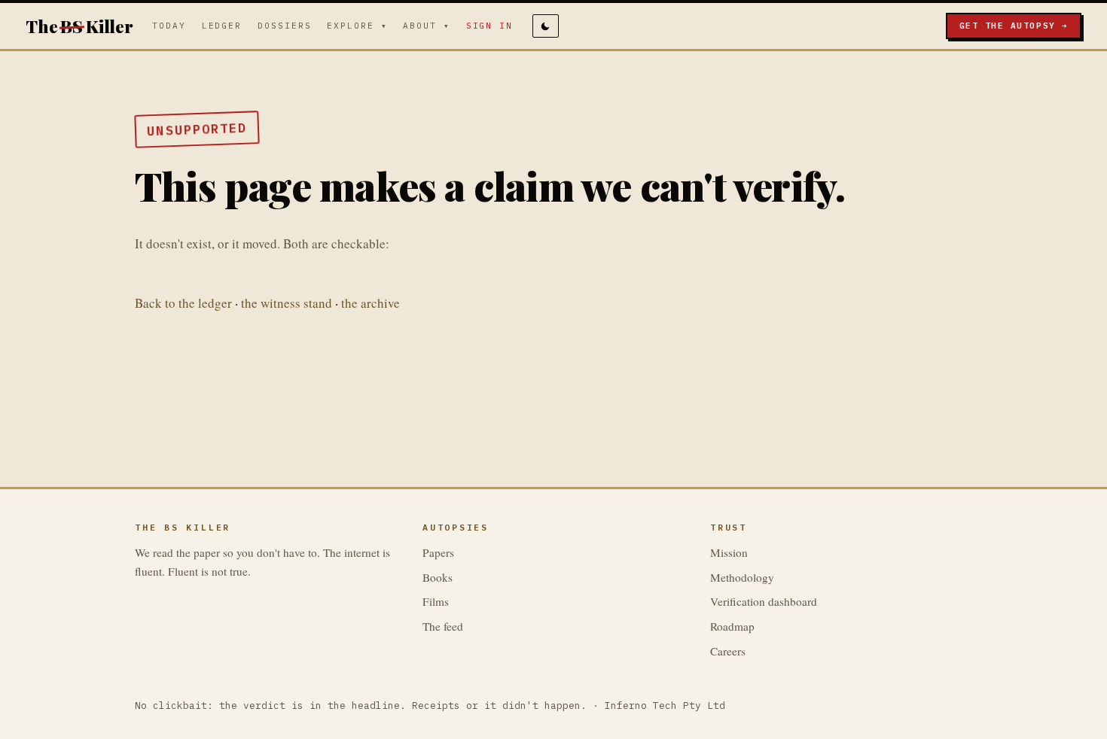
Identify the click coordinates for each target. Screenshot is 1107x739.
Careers (728, 650)
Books (437, 577)
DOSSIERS (285, 25)
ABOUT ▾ (426, 25)
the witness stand (286, 303)
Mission (729, 552)
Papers (438, 552)
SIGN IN (490, 25)
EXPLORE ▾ (357, 25)
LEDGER (222, 25)
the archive (370, 303)
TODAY (169, 25)
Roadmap (732, 626)
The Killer (79, 26)
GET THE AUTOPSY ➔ (1014, 25)
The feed (442, 626)
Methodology (742, 577)
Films (435, 601)
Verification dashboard (763, 601)
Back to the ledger (183, 303)
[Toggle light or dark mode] (545, 25)
